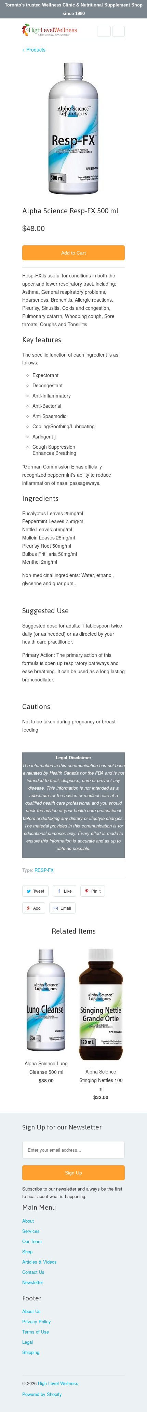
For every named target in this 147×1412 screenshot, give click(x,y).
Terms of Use (35, 1331)
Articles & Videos (39, 1261)
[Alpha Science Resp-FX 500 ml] (73, 128)
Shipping (30, 1352)
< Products (33, 49)
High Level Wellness (58, 1383)
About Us (31, 1311)
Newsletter (32, 1282)
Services (31, 1231)
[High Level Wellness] (49, 32)
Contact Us (33, 1272)
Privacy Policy (36, 1321)
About (28, 1221)
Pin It (96, 891)
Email (66, 908)
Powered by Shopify (42, 1394)
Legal (27, 1342)
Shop (27, 1251)
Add (37, 908)
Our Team (32, 1241)
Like (68, 891)
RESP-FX (44, 870)
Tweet (38, 891)
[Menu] (104, 31)
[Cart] (118, 31)
